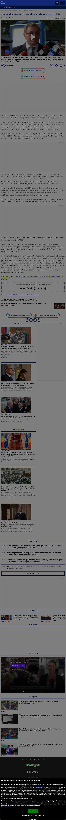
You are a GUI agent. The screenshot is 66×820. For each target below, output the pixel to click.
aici (2, 793)
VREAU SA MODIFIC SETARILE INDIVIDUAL (33, 815)
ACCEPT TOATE (33, 811)
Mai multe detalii (39, 786)
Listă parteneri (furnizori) (6, 806)
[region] (33, 799)
